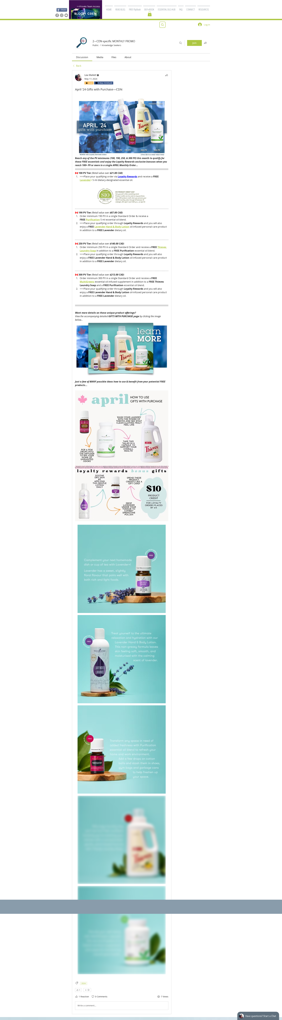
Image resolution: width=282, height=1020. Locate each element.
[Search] (180, 43)
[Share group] (205, 43)
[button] (134, 8)
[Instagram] (61, 15)
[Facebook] (57, 15)
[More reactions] (87, 990)
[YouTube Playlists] (66, 15)
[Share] (166, 75)
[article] (121, 542)
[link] (82, 57)
